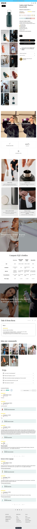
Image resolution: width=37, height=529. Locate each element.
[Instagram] (19, 510)
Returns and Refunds (8, 517)
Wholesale (17, 519)
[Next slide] (35, 320)
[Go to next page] (24, 456)
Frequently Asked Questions (7, 520)
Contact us (7, 521)
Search (26, 516)
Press (17, 516)
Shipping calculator (8, 516)
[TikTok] (21, 510)
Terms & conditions (28, 520)
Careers (17, 517)
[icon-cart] (33, 3)
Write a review (26, 390)
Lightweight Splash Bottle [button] (7, 486)
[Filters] (33, 390)
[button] (30, 11)
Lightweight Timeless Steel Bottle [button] (8, 451)
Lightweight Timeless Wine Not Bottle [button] (9, 409)
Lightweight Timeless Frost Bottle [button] (8, 421)
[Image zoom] (9, 16)
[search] (32, 3)
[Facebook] (16, 510)
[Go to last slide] (33, 320)
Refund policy (27, 519)
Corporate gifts (18, 520)
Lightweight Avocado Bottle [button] (8, 437)
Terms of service (27, 517)
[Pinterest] (17, 510)
